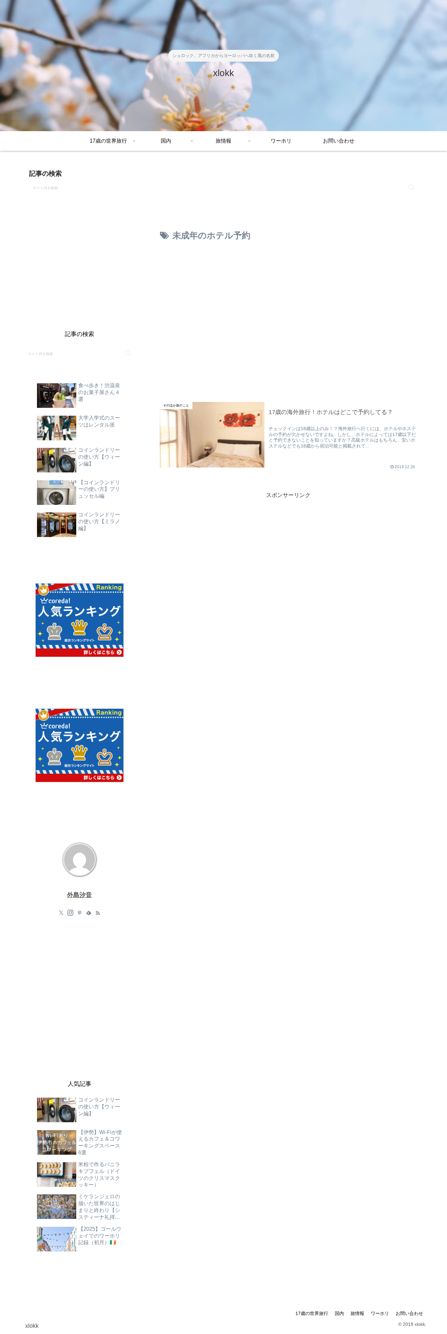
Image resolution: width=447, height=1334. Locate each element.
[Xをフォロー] (61, 912)
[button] (411, 187)
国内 (339, 1313)
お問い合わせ (409, 1313)
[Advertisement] (288, 269)
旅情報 (357, 1313)
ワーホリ (380, 1313)
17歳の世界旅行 (311, 1313)
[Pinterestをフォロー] (79, 912)
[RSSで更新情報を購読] (98, 912)
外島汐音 (79, 894)
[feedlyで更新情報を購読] (88, 912)
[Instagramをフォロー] (70, 912)
